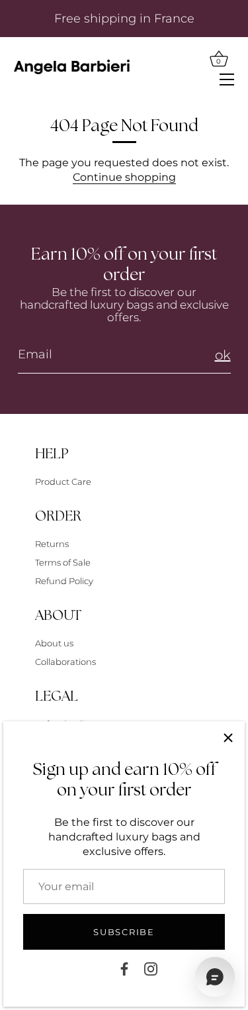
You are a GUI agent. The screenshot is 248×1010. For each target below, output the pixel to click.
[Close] (228, 737)
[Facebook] (124, 968)
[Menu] (227, 77)
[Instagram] (150, 968)
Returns (52, 543)
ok (223, 355)
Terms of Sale (63, 562)
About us (54, 643)
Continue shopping (124, 177)
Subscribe (123, 932)
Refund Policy (64, 581)
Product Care (63, 481)
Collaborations (65, 661)
